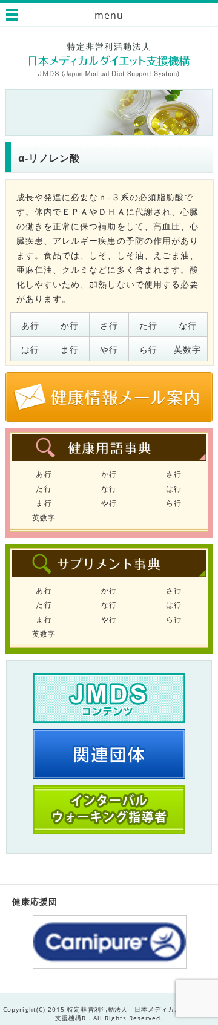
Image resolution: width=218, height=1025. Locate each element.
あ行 (30, 325)
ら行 (148, 349)
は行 (30, 349)
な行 (188, 325)
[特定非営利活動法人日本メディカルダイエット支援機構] (109, 59)
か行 (70, 325)
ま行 (70, 349)
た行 (148, 325)
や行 (109, 349)
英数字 (187, 349)
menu (109, 15)
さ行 (109, 325)
